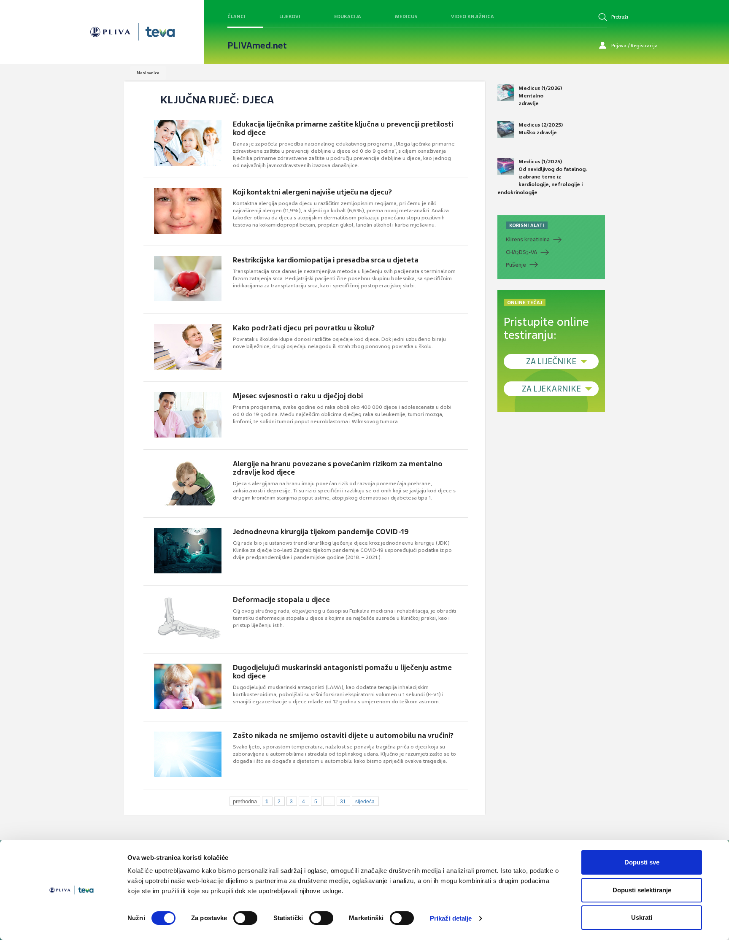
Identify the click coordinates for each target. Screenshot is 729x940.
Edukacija (347, 16)
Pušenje (516, 264)
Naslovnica (148, 73)
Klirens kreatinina (528, 239)
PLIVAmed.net (257, 45)
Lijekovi (289, 16)
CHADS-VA (521, 252)
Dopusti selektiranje (642, 890)
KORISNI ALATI (526, 225)
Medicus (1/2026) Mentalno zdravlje (540, 96)
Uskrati (641, 917)
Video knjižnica (472, 16)
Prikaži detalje (451, 918)
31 (343, 802)
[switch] (245, 918)
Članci (236, 16)
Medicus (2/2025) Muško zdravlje (540, 129)
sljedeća (365, 802)
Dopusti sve (641, 862)
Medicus (406, 16)
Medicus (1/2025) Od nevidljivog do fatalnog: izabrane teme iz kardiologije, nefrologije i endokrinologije (542, 177)
